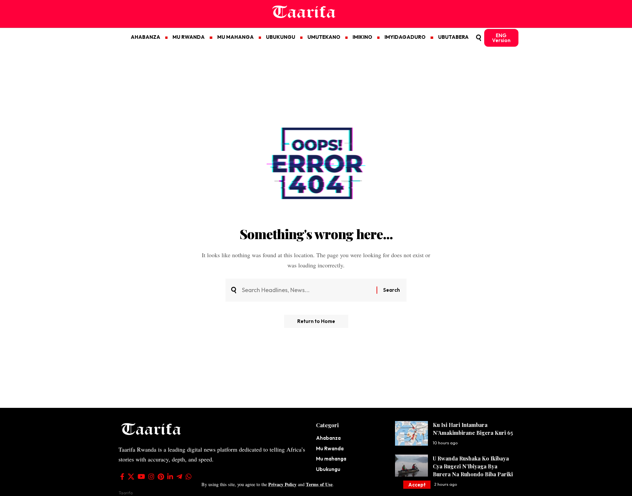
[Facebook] (122, 476)
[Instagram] (151, 476)
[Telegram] (179, 476)
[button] (417, 485)
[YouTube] (141, 476)
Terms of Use (319, 484)
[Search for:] (307, 290)
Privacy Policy (282, 484)
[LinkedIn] (170, 476)
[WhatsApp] (188, 476)
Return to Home (316, 321)
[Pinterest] (161, 476)
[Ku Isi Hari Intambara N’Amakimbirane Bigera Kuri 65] (411, 433)
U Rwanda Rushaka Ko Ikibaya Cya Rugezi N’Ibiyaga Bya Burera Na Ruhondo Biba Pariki (473, 466)
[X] (131, 476)
